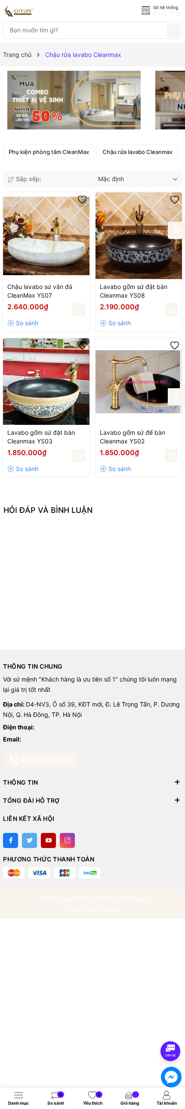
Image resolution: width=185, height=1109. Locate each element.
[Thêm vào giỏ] (78, 309)
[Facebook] (10, 840)
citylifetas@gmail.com (55, 739)
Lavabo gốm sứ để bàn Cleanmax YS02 (132, 437)
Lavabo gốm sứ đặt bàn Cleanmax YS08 (133, 291)
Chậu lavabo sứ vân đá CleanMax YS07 (39, 291)
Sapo (112, 908)
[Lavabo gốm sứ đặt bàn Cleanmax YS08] (139, 235)
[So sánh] (22, 323)
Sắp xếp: (28, 178)
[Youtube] (48, 840)
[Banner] (74, 100)
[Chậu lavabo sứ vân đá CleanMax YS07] (46, 235)
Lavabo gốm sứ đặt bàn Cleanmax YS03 (41, 437)
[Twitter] (29, 840)
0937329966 (55, 727)
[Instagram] (67, 840)
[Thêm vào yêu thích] (82, 199)
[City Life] (41, 11)
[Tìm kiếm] (173, 30)
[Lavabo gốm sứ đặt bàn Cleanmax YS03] (46, 381)
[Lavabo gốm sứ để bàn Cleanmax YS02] (139, 381)
